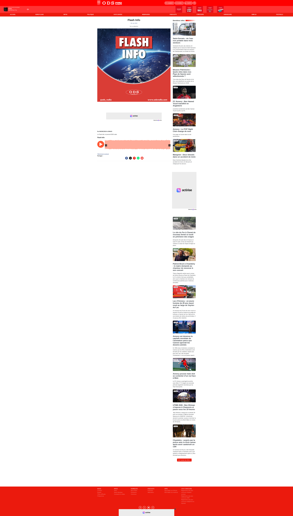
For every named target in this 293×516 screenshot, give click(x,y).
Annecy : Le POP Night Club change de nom (183, 130)
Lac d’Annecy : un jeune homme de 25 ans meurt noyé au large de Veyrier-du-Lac (183, 304)
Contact (99, 490)
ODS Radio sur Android (171, 492)
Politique (90, 14)
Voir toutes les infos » (184, 460)
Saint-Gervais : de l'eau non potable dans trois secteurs (183, 40)
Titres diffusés (101, 494)
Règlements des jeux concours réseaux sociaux (187, 492)
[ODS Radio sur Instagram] (152, 507)
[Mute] (28, 9)
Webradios (146, 14)
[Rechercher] (194, 3)
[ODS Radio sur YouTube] (148, 507)
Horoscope (228, 14)
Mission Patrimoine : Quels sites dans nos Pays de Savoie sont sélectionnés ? (182, 73)
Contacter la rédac (119, 494)
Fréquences (100, 496)
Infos (65, 14)
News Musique (118, 492)
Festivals (279, 14)
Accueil (13, 14)
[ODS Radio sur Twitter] (144, 507)
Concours (200, 14)
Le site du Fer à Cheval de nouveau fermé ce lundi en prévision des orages (184, 234)
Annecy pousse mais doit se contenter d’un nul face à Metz (184, 376)
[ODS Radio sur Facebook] (140, 507)
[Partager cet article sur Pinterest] (134, 159)
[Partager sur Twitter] (130, 159)
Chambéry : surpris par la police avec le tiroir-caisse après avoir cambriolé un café (184, 443)
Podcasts (173, 14)
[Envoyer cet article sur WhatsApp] (138, 159)
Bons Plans (39, 14)
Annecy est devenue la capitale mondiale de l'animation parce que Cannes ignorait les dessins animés (183, 340)
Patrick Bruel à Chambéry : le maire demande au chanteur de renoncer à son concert (184, 267)
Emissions (134, 492)
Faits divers (118, 14)
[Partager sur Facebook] (126, 159)
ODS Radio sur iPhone (170, 490)
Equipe (99, 492)
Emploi (254, 14)
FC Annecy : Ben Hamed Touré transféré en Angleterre (183, 103)
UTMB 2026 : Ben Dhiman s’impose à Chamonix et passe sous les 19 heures (184, 407)
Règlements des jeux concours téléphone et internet (187, 501)
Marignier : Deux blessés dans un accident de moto (184, 156)
